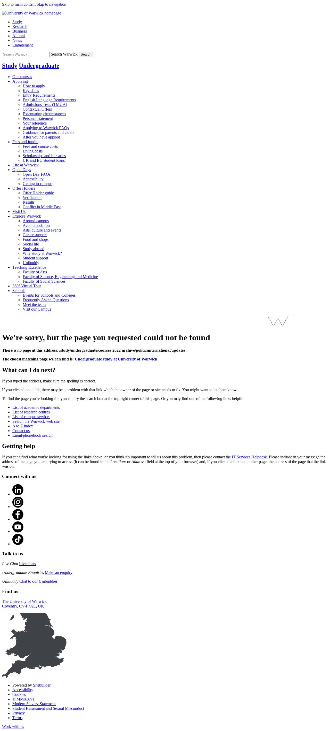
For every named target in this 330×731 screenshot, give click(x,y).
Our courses (22, 76)
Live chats (27, 563)
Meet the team (34, 304)
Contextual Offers (37, 109)
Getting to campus (37, 183)
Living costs (33, 151)
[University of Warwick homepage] (31, 13)
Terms (17, 717)
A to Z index (22, 426)
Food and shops (35, 239)
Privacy (18, 713)
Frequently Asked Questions (46, 300)
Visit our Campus (37, 309)
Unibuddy (31, 262)
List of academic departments (36, 407)
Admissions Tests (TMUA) (45, 104)
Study (17, 22)
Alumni (18, 36)
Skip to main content (19, 4)
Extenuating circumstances (44, 114)
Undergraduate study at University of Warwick (116, 359)
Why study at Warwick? (42, 253)
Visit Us (19, 211)
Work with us (13, 726)
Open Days (21, 169)
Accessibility (33, 179)
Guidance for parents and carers (48, 132)
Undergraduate (39, 65)
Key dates (31, 90)
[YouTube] (18, 531)
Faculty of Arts (35, 272)
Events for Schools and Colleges (49, 295)
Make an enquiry (58, 572)
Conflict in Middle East (42, 207)
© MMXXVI (23, 699)
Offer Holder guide (38, 193)
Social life (31, 244)
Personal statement (38, 118)
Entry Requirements (39, 95)
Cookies (19, 694)
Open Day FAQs (37, 174)
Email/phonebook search (32, 435)
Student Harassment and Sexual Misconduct (48, 708)
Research (19, 26)
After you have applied (41, 137)
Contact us (21, 430)
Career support (35, 235)
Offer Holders (23, 188)
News (17, 40)
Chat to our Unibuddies (38, 581)
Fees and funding (26, 142)
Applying (20, 81)
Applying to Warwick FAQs (46, 128)
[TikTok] (18, 544)
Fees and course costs (40, 146)
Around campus (36, 221)
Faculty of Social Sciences (44, 281)
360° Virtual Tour (26, 286)
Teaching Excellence (29, 267)
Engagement (22, 45)
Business (19, 31)
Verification (32, 197)
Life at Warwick (25, 165)
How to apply (34, 86)
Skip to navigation (51, 4)
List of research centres (31, 412)
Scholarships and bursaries (44, 155)
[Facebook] (18, 519)
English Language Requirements (49, 100)
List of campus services (31, 416)
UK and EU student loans (44, 160)
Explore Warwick (26, 216)
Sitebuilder (42, 685)
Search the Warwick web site (36, 421)
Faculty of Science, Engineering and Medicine (60, 276)
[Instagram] (18, 506)
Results (29, 202)
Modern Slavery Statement (34, 704)
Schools (18, 290)
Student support (35, 258)
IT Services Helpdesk (249, 457)
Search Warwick (64, 54)
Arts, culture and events (42, 230)
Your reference (35, 123)
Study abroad (33, 249)
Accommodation (36, 225)
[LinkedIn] (18, 494)
